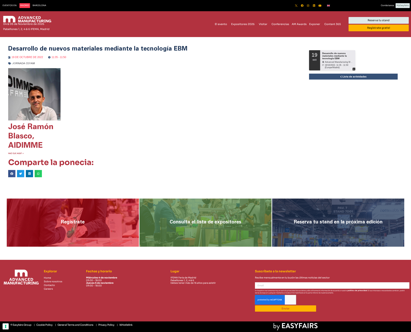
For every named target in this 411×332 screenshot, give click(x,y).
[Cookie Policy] (43, 325)
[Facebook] (302, 5)
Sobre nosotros (53, 281)
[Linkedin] (314, 5)
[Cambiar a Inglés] (328, 6)
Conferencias (280, 24)
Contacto (49, 285)
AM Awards (299, 24)
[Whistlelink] (124, 325)
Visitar (263, 24)
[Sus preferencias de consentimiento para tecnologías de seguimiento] (6, 326)
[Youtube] (320, 5)
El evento (221, 24)
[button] (10, 5)
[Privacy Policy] (105, 325)
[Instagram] (308, 5)
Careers (48, 288)
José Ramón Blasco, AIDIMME (30, 136)
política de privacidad (357, 290)
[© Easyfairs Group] (21, 324)
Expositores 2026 (243, 24)
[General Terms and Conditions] (74, 325)
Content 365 (332, 24)
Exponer (314, 24)
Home (47, 277)
